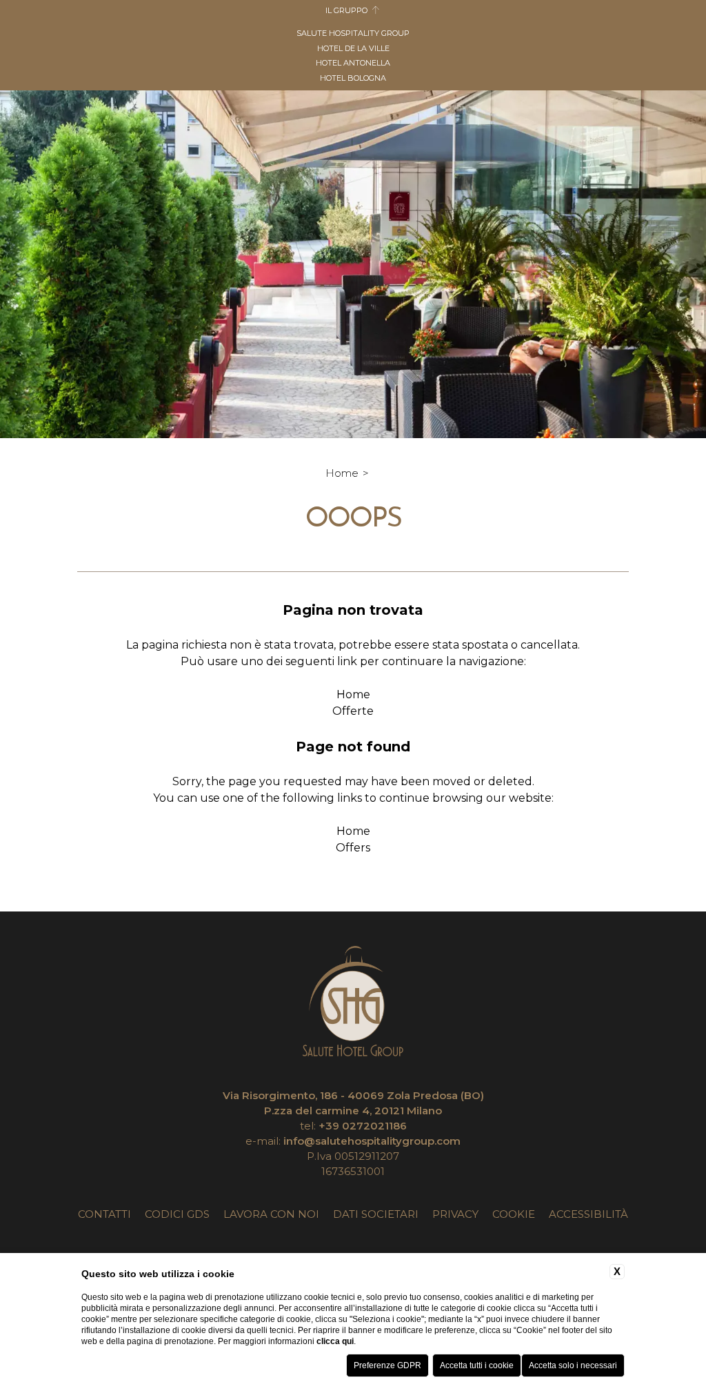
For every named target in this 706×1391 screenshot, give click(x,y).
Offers (353, 847)
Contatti (104, 1214)
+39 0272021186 (363, 1125)
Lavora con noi (271, 1214)
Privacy (455, 1214)
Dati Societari (375, 1214)
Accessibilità (588, 1214)
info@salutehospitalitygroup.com (372, 1140)
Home (342, 473)
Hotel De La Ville (353, 48)
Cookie (513, 1214)
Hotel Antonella (353, 63)
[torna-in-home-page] (353, 1003)
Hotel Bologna (353, 78)
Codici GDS (177, 1214)
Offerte (353, 711)
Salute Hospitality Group (353, 33)
